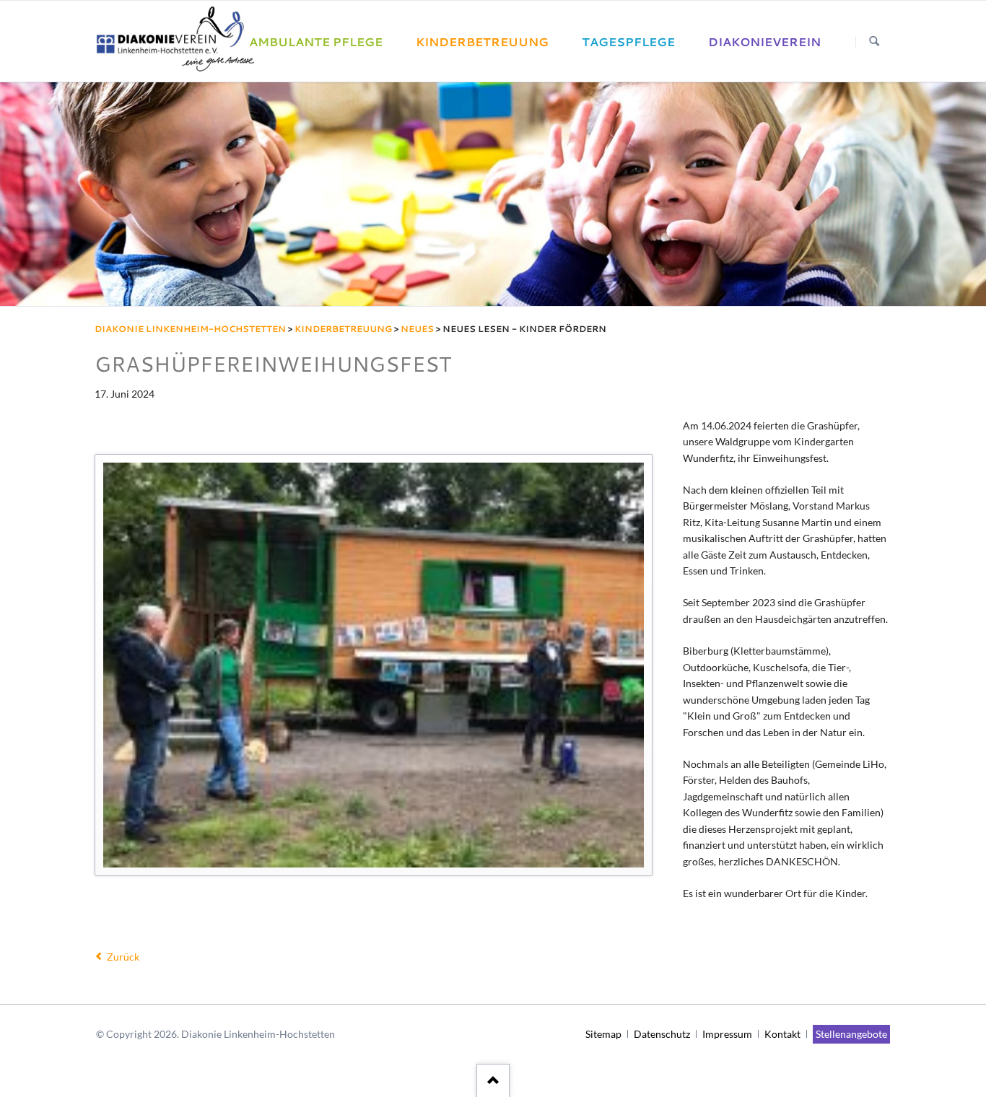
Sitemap (603, 1034)
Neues (417, 328)
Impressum (727, 1034)
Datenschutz (662, 1034)
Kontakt (782, 1034)
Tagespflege (628, 42)
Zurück (123, 956)
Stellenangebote (851, 1034)
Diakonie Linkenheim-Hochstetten (190, 328)
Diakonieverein (764, 42)
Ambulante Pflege (316, 42)
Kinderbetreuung (482, 42)
